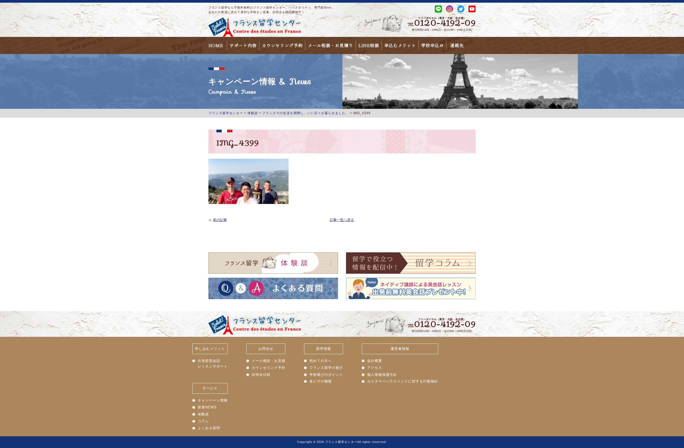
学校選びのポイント (326, 375)
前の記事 (220, 220)
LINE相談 (368, 45)
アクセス (374, 368)
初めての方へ (320, 361)
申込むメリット (400, 45)
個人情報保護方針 (382, 375)
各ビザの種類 (320, 381)
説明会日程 (261, 375)
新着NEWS (207, 407)
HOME (215, 45)
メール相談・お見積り (330, 45)
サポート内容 (243, 45)
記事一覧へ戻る (342, 220)
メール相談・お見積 (268, 361)
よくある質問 (209, 428)
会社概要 (374, 361)
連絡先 (457, 45)
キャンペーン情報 (213, 400)
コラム (203, 421)
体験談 (203, 414)
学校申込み (432, 45)
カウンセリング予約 (282, 45)
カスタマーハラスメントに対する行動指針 (402, 381)
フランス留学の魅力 (326, 368)
